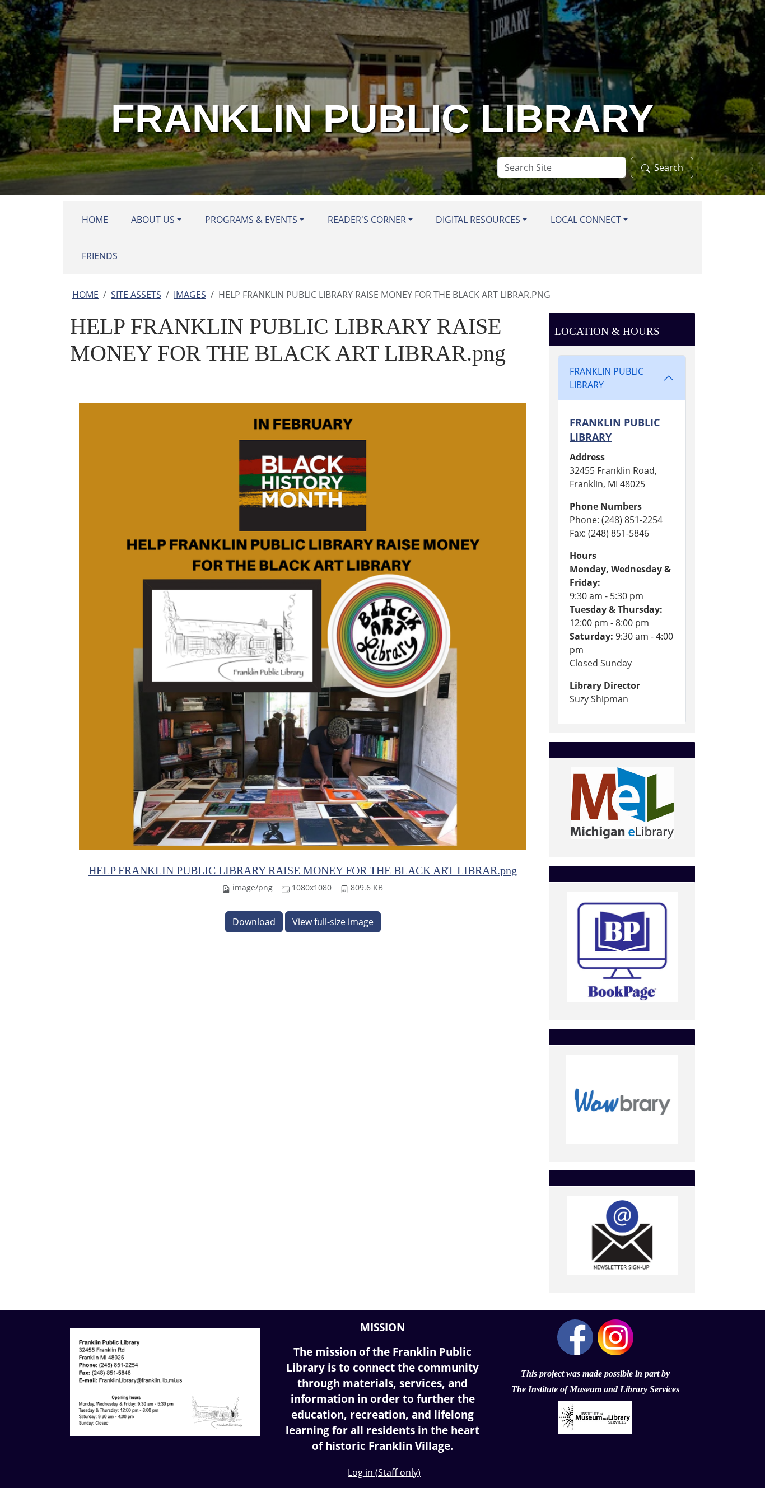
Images (190, 294)
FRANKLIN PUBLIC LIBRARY (606, 378)
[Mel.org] (622, 803)
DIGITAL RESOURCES (478, 219)
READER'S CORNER (367, 219)
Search (668, 167)
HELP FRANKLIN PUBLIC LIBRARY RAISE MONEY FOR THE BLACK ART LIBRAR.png (302, 870)
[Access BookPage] (622, 947)
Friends (100, 256)
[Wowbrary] (622, 1099)
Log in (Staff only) (384, 1472)
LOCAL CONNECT (586, 219)
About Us (153, 219)
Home (95, 219)
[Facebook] (575, 1336)
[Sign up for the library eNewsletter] (622, 1235)
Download (254, 922)
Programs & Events (251, 219)
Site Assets (136, 294)
